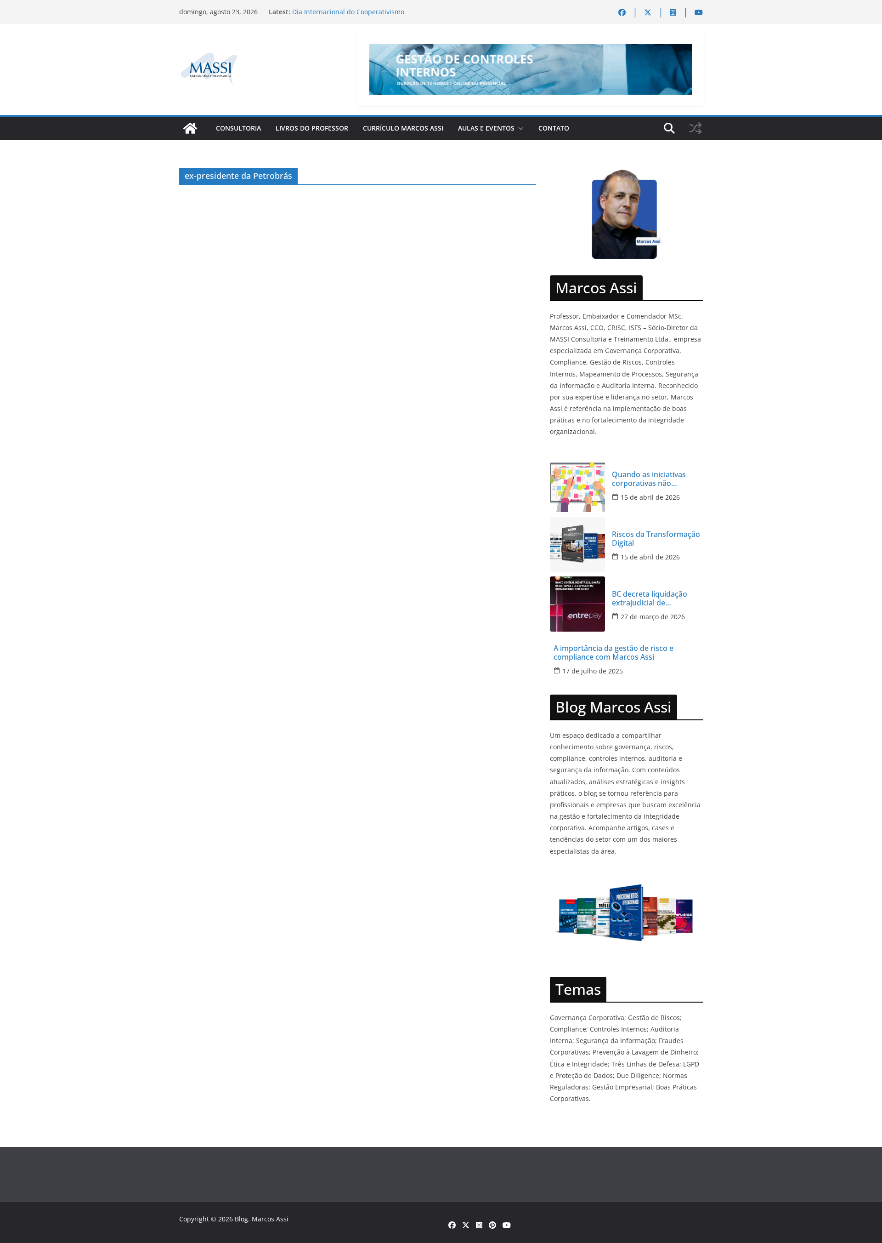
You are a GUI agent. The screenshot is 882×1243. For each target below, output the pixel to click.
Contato (553, 128)
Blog (241, 1218)
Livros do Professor (312, 128)
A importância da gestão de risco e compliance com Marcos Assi (613, 652)
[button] (519, 128)
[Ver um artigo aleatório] (695, 128)
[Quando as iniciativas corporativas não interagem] (577, 484)
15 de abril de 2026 (650, 497)
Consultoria (238, 128)
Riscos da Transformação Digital (656, 538)
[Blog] (190, 128)
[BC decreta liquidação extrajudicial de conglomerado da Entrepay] (577, 604)
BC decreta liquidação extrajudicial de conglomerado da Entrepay (649, 598)
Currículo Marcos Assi (403, 128)
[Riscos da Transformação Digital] (577, 544)
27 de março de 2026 (653, 616)
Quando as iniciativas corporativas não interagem (649, 479)
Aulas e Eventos (486, 128)
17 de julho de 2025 (592, 671)
